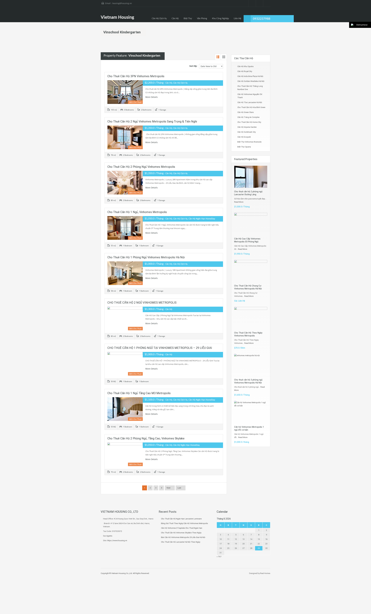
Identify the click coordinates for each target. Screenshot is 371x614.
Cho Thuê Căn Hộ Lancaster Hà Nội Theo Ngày (180, 542)
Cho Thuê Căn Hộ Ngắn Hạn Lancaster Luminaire (181, 519)
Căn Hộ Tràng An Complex (248, 117)
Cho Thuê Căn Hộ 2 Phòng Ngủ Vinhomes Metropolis (141, 166)
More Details (151, 97)
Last (179, 488)
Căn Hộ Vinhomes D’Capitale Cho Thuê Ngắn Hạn (181, 528)
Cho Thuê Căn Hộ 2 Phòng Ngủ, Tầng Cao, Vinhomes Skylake (145, 438)
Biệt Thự (188, 18)
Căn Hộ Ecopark (244, 137)
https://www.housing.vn (117, 540)
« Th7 (219, 557)
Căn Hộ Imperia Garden (247, 127)
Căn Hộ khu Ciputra (245, 66)
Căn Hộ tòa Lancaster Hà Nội (249, 102)
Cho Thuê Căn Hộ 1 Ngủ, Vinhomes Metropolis (137, 212)
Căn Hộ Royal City (244, 71)
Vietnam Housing (117, 17)
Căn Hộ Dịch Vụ (159, 18)
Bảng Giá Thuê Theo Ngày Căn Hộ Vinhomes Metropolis (184, 523)
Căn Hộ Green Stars (245, 112)
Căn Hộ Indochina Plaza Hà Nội (250, 76)
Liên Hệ (237, 18)
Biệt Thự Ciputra (244, 147)
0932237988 (261, 18)
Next (168, 488)
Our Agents (107, 536)
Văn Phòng (202, 18)
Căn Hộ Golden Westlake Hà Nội (250, 81)
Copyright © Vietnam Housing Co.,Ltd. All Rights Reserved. (125, 573)
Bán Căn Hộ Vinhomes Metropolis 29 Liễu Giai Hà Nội (183, 537)
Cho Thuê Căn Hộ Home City (249, 122)
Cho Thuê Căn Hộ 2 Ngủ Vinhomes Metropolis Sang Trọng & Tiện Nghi (152, 121)
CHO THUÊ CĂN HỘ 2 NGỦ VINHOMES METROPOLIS (142, 302)
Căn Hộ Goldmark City (246, 132)
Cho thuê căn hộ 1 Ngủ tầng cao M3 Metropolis (139, 393)
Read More (238, 202)
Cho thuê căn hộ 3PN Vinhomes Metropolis (135, 76)
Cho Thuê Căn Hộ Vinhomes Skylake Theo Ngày (181, 533)
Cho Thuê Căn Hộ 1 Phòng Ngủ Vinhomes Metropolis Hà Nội (146, 257)
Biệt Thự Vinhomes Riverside (249, 142)
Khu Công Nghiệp (220, 18)
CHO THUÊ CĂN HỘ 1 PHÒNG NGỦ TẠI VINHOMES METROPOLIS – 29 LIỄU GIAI (159, 348)
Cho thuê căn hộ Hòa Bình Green (251, 107)
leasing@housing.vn (122, 3)
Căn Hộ (175, 18)
